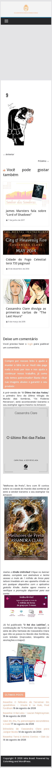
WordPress (24, 761)
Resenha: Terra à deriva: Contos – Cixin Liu (26, 736)
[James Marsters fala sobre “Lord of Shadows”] (26, 183)
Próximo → (43, 161)
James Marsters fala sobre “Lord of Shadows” (26, 213)
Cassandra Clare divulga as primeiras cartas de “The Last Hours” (26, 312)
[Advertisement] (26, 52)
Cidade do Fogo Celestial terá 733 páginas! (26, 261)
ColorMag (8, 761)
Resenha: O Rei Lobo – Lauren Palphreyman (26, 713)
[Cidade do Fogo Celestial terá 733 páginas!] (26, 232)
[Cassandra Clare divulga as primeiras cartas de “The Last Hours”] (26, 280)
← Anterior (8, 154)
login (30, 344)
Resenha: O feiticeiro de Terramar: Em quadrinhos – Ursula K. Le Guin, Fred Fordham (26, 705)
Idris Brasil (29, 758)
